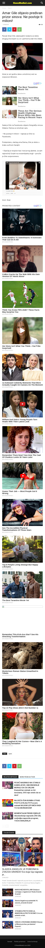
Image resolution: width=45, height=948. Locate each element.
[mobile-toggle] (3, 3)
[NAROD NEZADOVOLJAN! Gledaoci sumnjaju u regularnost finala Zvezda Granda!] (7, 892)
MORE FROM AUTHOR (27, 777)
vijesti (10, 753)
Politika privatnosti (19, 941)
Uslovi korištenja (32, 941)
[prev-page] (3, 826)
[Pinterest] (14, 29)
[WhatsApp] (19, 29)
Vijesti (10, 8)
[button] (42, 3)
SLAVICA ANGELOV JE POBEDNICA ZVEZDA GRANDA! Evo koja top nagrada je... (22, 872)
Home (4, 8)
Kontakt (10, 941)
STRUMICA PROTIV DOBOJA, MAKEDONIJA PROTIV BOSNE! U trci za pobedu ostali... (28, 913)
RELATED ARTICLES (10, 777)
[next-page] (7, 826)
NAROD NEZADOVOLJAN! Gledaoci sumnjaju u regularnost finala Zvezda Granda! (28, 892)
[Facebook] (4, 29)
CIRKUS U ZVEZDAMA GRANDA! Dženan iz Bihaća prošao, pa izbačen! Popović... (28, 924)
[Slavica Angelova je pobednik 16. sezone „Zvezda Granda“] (7, 903)
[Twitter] (9, 29)
